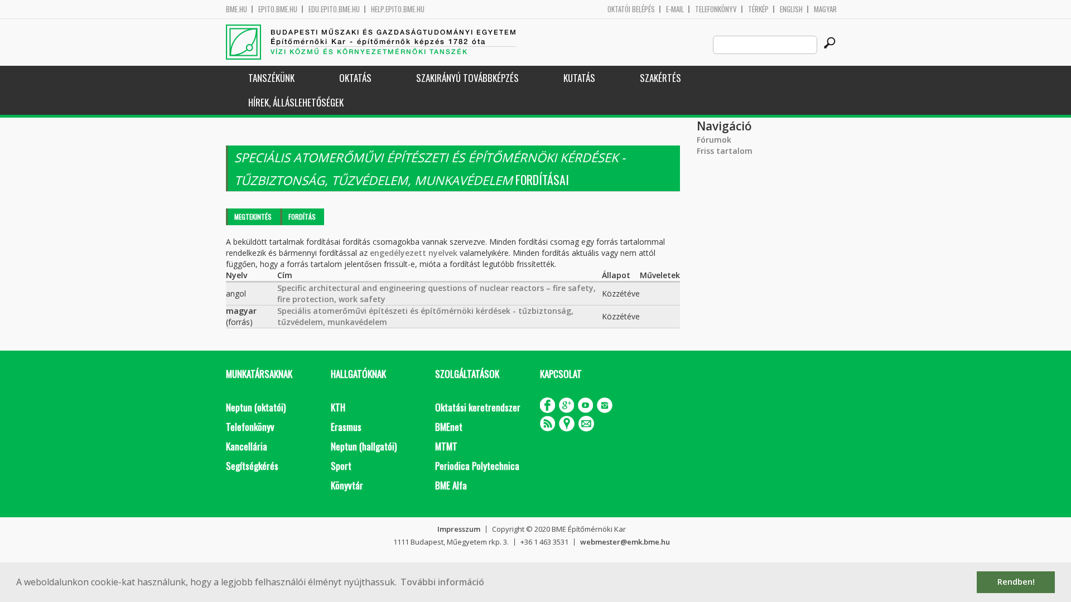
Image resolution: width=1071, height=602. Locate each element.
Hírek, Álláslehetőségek (296, 102)
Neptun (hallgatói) (364, 446)
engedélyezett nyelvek (413, 252)
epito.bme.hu (277, 9)
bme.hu (236, 9)
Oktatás (355, 78)
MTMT (446, 446)
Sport (341, 466)
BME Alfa (451, 485)
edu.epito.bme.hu (334, 9)
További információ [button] (442, 582)
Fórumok (714, 139)
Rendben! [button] (1016, 581)
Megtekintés (253, 216)
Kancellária (246, 446)
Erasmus (346, 427)
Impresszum (458, 529)
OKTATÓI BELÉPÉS (631, 9)
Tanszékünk (271, 78)
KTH (338, 407)
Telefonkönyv (716, 9)
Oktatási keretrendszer (477, 407)
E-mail (675, 9)
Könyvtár (347, 485)
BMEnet (448, 427)
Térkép (758, 9)
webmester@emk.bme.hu (625, 542)
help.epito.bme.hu (397, 9)
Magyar (825, 9)
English (791, 9)
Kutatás (579, 78)
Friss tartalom (724, 150)
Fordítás (302, 216)
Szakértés (660, 78)
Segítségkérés (252, 466)
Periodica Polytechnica (477, 466)
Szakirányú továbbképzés (467, 78)
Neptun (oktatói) (256, 407)
